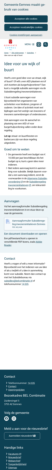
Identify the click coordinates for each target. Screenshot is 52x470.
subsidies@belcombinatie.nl (18, 280)
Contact (12, 386)
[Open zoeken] (45, 44)
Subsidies (30, 53)
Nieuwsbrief (14, 457)
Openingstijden (16, 389)
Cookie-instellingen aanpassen (26, 34)
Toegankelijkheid (17, 464)
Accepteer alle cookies (26, 18)
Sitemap (12, 467)
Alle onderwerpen (17, 53)
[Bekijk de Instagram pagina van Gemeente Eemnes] (14, 418)
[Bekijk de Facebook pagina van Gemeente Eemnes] (6, 418)
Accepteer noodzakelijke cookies (26, 27)
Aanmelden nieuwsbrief (21, 435)
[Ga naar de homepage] (10, 44)
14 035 (25, 284)
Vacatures (13, 453)
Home (6, 53)
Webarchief (14, 460)
